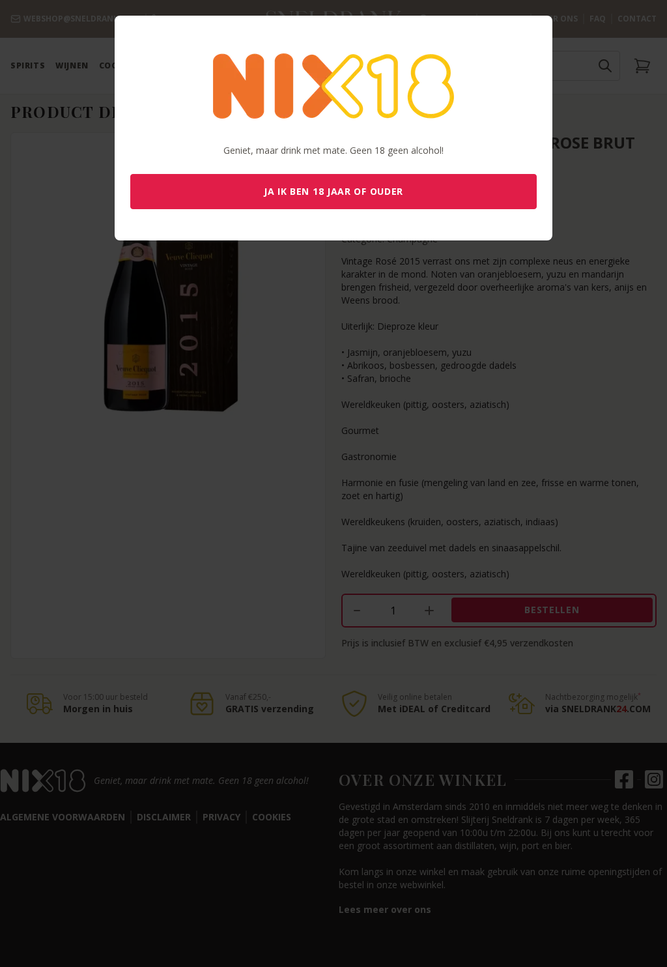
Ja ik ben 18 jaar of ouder (333, 191)
